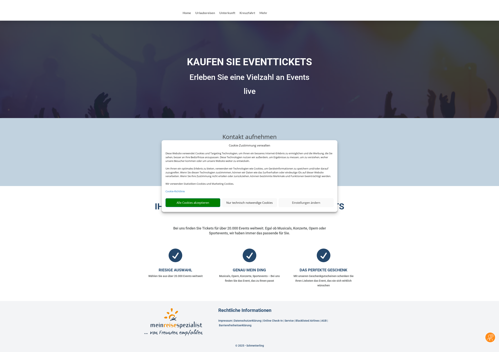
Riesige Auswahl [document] (175, 270)
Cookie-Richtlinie (175, 191)
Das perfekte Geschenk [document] (323, 270)
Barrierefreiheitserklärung (235, 325)
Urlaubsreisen (205, 13)
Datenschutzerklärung (247, 320)
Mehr (263, 13)
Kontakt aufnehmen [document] (249, 137)
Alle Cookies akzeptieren (193, 203)
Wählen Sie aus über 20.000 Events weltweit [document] (175, 276)
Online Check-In (273, 320)
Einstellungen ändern (306, 203)
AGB (324, 320)
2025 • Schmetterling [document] (250, 345)
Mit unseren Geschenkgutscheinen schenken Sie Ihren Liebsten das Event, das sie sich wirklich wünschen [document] (324, 280)
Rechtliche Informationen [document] (244, 310)
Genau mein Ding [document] (249, 270)
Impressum (225, 320)
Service (289, 320)
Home (187, 13)
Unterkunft (227, 13)
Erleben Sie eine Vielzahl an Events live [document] (249, 84)
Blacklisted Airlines (307, 320)
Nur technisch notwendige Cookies (249, 203)
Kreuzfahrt (247, 13)
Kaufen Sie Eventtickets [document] (249, 62)
